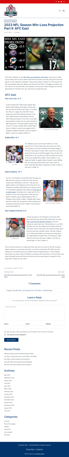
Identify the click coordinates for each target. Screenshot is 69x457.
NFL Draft (7, 435)
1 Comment (17, 32)
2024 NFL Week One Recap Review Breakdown (18, 362)
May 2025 (7, 375)
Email (28, 324)
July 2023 (7, 411)
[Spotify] (64, 1)
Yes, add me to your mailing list (16, 334)
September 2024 (9, 378)
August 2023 (8, 408)
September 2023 (9, 405)
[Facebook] (56, 1)
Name (6, 324)
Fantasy (6, 426)
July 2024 (7, 383)
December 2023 (9, 397)
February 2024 (8, 391)
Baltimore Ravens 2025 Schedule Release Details (19, 353)
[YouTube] (61, 1)
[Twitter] (59, 1)
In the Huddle (8, 432)
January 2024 (8, 394)
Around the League (10, 21)
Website (48, 324)
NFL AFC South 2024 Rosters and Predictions (17, 364)
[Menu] (64, 10)
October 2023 (8, 402)
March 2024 (7, 389)
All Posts (6, 421)
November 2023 (9, 400)
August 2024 (8, 380)
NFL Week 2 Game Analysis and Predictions (17, 359)
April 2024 (7, 386)
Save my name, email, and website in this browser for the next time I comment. (30, 332)
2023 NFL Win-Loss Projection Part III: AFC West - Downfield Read (32, 290)
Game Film (7, 429)
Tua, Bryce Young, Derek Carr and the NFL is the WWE (20, 356)
